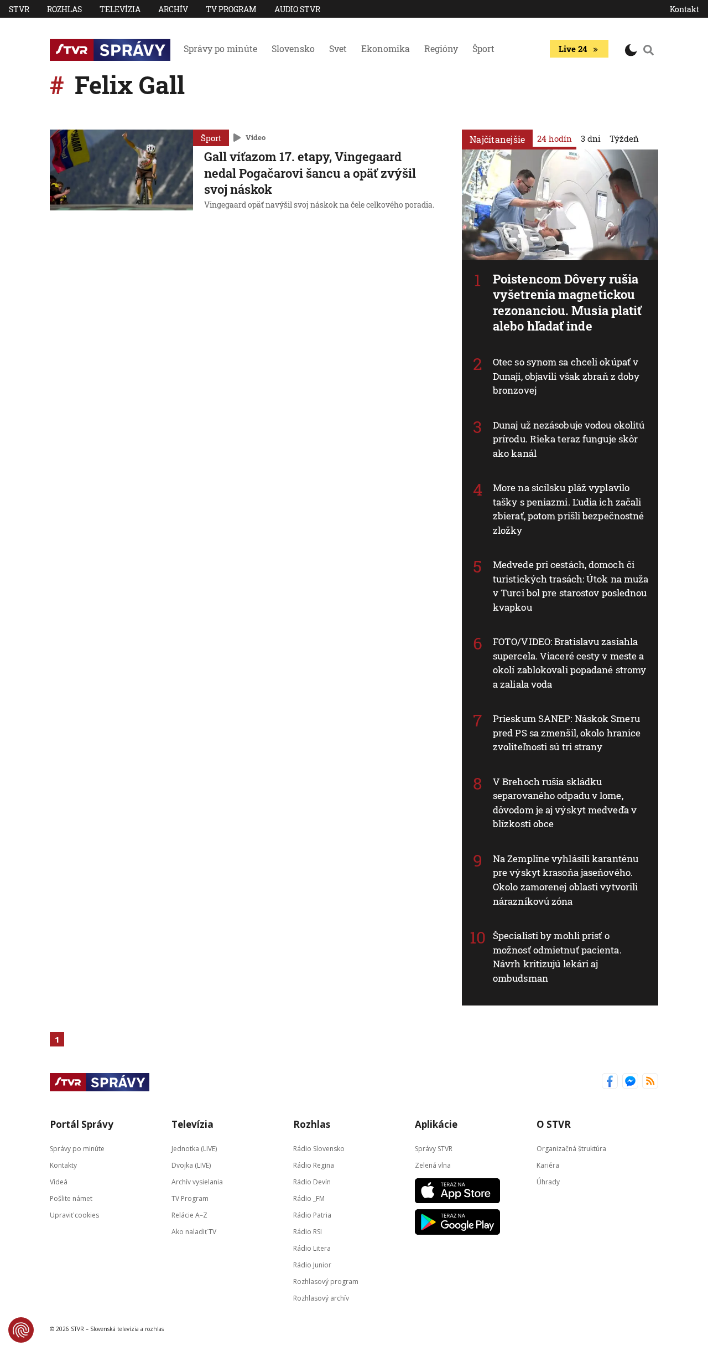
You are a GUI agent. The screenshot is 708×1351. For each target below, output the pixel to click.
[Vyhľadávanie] (648, 50)
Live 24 (573, 48)
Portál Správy (81, 1124)
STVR (19, 9)
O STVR (554, 1124)
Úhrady (548, 1182)
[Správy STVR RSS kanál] (650, 1082)
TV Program (231, 9)
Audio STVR (297, 9)
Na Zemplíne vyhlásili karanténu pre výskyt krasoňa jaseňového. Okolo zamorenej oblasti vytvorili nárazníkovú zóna (565, 879)
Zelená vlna (433, 1165)
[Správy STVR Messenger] (630, 1082)
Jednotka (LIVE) (194, 1148)
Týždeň (624, 138)
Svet (338, 48)
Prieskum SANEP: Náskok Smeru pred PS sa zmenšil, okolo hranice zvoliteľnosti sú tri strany (567, 732)
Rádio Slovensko (319, 1148)
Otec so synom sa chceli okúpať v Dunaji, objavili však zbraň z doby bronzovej (566, 375)
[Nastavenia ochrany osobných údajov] (21, 1330)
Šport (483, 48)
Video (256, 137)
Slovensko (293, 48)
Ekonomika (385, 48)
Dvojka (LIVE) (191, 1165)
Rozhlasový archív (321, 1298)
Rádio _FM (309, 1198)
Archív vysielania (197, 1182)
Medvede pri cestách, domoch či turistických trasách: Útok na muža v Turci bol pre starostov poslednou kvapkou (570, 585)
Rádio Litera (312, 1248)
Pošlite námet (71, 1198)
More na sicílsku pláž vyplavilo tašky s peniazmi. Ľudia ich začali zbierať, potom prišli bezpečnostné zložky (568, 509)
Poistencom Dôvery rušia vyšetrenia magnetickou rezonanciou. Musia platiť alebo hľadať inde (567, 302)
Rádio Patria (312, 1215)
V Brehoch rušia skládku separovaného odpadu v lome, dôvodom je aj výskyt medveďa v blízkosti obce (565, 803)
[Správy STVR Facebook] (610, 1082)
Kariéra (548, 1165)
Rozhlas (64, 9)
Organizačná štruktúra (571, 1148)
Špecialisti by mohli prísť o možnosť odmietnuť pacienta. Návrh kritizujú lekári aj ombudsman (557, 956)
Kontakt (684, 9)
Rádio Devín (312, 1182)
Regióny (441, 48)
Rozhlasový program (325, 1281)
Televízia (120, 9)
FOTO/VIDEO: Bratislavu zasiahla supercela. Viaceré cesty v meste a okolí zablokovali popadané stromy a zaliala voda (569, 662)
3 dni (591, 138)
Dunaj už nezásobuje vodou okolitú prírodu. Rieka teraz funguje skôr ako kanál (568, 439)
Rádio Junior (312, 1265)
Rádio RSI (307, 1231)
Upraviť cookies (74, 1215)
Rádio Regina (313, 1165)
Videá (58, 1182)
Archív (173, 9)
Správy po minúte (220, 48)
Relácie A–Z (189, 1215)
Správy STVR (433, 1148)
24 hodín (554, 138)
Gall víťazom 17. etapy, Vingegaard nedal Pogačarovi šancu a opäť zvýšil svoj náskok (310, 172)
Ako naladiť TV (193, 1231)
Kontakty (63, 1165)
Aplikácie (436, 1124)
